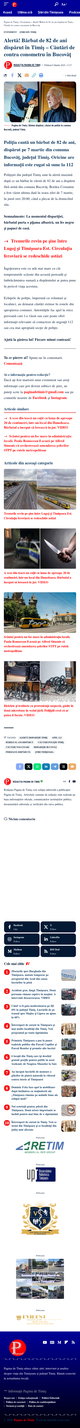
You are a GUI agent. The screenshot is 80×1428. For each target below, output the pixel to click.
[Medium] (22, 951)
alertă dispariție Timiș (33, 737)
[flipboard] (66, 1342)
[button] (7, 4)
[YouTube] (74, 781)
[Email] (26, 75)
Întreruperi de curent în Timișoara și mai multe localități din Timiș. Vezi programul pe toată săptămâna (33, 1028)
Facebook (40, 397)
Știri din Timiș (28, 32)
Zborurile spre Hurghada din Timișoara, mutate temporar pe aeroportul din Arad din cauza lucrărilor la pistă (30, 977)
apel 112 (57, 737)
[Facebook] (69, 781)
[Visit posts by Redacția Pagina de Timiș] (8, 65)
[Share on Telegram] (55, 766)
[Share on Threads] (63, 766)
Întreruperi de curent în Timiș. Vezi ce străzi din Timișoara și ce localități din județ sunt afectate (34, 1126)
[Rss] (73, 1342)
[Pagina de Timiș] (14, 4)
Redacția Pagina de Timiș (27, 65)
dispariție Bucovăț (45, 747)
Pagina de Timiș (23, 1420)
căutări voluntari (17, 747)
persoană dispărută (18, 752)
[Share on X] (19, 75)
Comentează (13, 363)
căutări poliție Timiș (51, 742)
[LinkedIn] (58, 939)
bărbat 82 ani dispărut (19, 742)
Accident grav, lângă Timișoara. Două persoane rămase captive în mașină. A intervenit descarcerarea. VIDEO (33, 994)
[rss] (58, 951)
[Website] (64, 781)
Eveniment (10, 32)
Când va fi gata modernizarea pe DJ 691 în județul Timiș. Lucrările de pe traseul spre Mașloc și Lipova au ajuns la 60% (33, 1011)
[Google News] (52, 1342)
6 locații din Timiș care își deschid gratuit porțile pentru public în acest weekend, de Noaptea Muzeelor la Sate (34, 1060)
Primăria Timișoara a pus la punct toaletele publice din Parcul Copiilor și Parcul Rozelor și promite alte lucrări (34, 1044)
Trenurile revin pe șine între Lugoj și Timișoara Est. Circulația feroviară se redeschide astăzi (38, 248)
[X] (58, 927)
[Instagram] (22, 939)
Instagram (59, 397)
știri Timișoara (44, 752)
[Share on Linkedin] (46, 766)
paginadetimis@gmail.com (44, 391)
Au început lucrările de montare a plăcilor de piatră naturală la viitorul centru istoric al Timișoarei (33, 1075)
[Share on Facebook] (12, 75)
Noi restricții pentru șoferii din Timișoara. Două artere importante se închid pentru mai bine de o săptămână (34, 1110)
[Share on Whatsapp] (37, 766)
